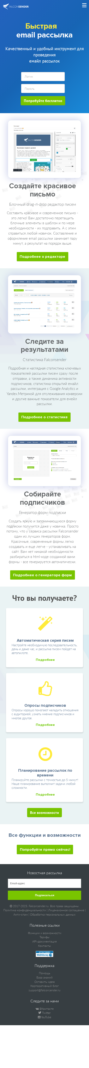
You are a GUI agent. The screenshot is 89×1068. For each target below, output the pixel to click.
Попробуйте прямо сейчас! (45, 849)
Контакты (44, 945)
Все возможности (44, 812)
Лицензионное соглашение (66, 910)
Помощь (44, 973)
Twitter (46, 1013)
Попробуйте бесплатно (43, 100)
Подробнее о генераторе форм (42, 575)
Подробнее (45, 660)
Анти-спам (20, 914)
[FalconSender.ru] (16, 7)
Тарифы (44, 937)
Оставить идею (44, 981)
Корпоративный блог (44, 986)
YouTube (45, 1017)
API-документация (44, 941)
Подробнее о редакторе (42, 256)
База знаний (44, 977)
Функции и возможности (44, 933)
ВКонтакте (46, 1008)
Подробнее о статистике (44, 417)
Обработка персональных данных (53, 914)
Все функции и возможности (44, 835)
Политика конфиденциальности (24, 910)
